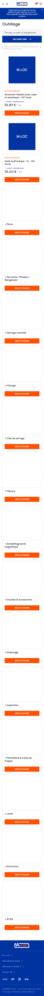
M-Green (17, 992)
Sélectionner (22, 113)
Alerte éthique (28, 992)
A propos (7, 992)
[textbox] (22, 32)
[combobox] (22, 32)
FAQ (39, 989)
